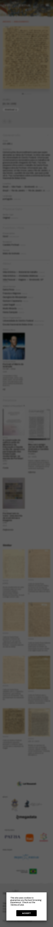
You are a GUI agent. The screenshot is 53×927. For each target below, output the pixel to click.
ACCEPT (26, 913)
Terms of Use (17, 905)
